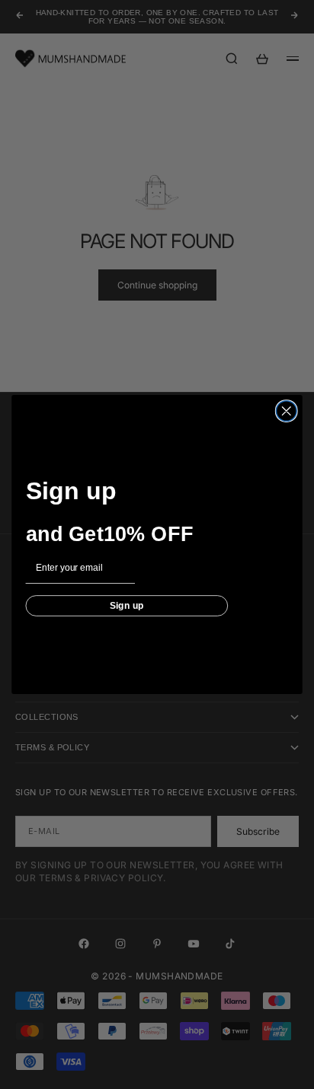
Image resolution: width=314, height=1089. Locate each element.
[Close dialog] (286, 411)
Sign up (127, 605)
